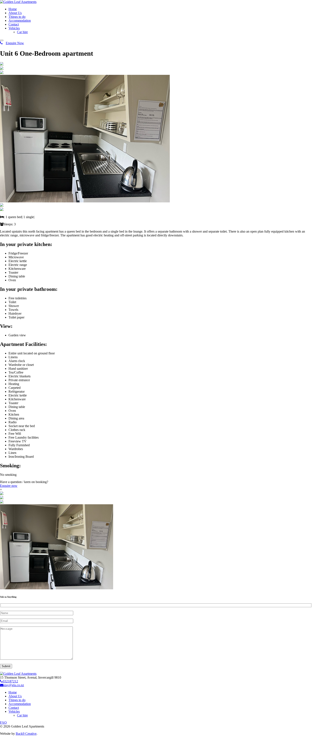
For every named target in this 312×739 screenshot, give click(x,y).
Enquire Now (15, 43)
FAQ (3, 722)
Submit (6, 666)
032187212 (10, 681)
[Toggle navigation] (1, 40)
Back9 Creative (26, 733)
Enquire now (8, 485)
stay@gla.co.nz (13, 685)
